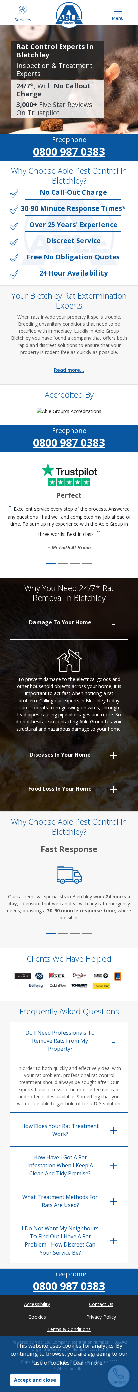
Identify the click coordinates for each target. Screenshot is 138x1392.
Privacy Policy (101, 1317)
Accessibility (37, 1304)
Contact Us (101, 1304)
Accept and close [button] (35, 1380)
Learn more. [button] (88, 1362)
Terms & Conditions (69, 1329)
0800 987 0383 (69, 151)
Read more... (69, 370)
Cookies (37, 1317)
